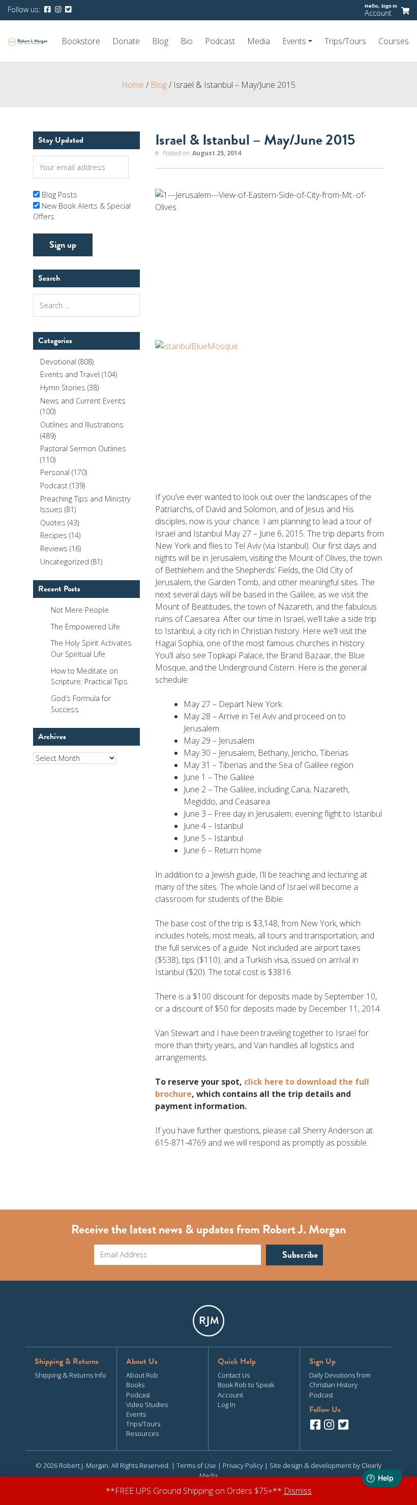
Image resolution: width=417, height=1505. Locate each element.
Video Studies (147, 1404)
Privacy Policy (243, 1465)
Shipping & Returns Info (70, 1375)
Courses (393, 41)
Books (135, 1384)
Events (136, 1414)
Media (258, 41)
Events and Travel (70, 374)
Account (378, 13)
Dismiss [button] (298, 1490)
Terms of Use (196, 1465)
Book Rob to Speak (246, 1384)
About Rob (142, 1375)
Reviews (54, 548)
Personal (55, 472)
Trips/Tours (345, 41)
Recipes (53, 535)
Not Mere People (80, 610)
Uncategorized (64, 561)
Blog (160, 41)
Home (133, 84)
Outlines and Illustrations (82, 424)
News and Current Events (83, 401)
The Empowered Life (85, 626)
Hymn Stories (62, 387)
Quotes (53, 522)
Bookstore (81, 41)
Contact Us (234, 1375)
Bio (187, 41)
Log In (226, 1404)
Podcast (220, 41)
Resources (142, 1433)
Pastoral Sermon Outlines (83, 448)
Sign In (389, 6)
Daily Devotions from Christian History (340, 1379)
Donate (126, 41)
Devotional (58, 361)
